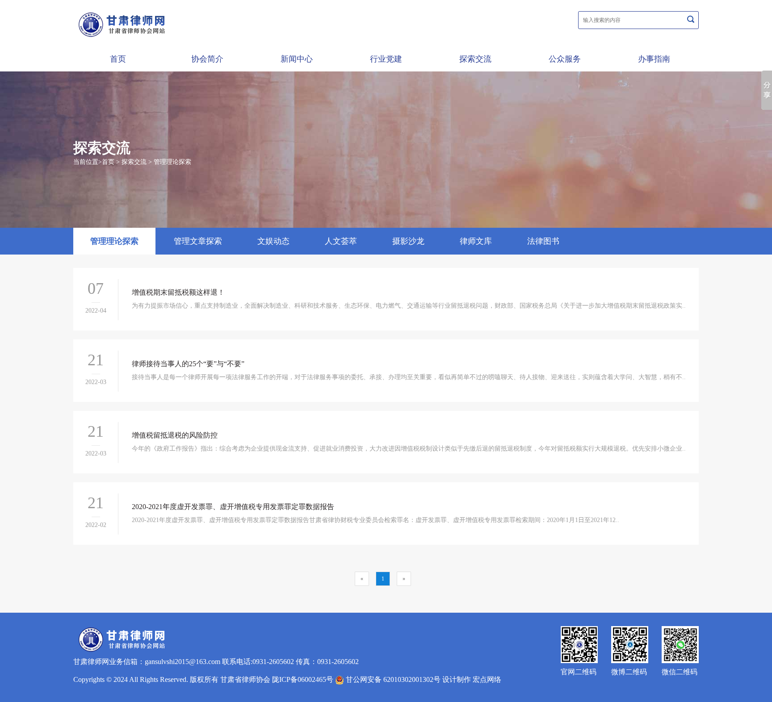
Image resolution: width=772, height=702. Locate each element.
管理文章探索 (198, 241)
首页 (118, 58)
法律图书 (543, 241)
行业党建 (386, 58)
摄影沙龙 (408, 241)
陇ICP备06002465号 (302, 679)
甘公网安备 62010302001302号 (392, 679)
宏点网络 (487, 679)
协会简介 (207, 58)
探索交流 (475, 58)
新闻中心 (297, 58)
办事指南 (654, 58)
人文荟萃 (341, 241)
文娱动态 (273, 241)
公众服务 (565, 58)
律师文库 (476, 241)
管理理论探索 (172, 162)
